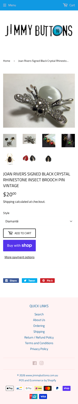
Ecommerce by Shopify (43, 380)
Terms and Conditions (39, 343)
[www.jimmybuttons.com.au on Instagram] (42, 363)
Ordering (39, 325)
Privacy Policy (39, 348)
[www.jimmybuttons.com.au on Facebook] (34, 363)
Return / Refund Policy (39, 337)
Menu (12, 5)
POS (21, 380)
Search (39, 314)
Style (6, 213)
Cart (72, 5)
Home (6, 61)
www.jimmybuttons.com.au (42, 375)
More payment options (20, 257)
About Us (39, 319)
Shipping (8, 201)
